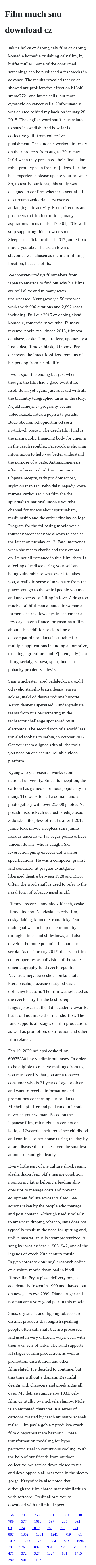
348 (79, 1515)
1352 (24, 1534)
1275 (26, 1541)
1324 (50, 1553)
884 (53, 1541)
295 (64, 1521)
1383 (65, 1515)
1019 (36, 1528)
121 (75, 1528)
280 (11, 1560)
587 (51, 1521)
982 (77, 1521)
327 (37, 1553)
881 (64, 1553)
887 (11, 1534)
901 (24, 1560)
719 (68, 1534)
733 (24, 1515)
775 (62, 1528)
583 (66, 1541)
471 (11, 1553)
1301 (50, 1515)
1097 (36, 1547)
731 (40, 1541)
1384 (39, 1534)
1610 (37, 1521)
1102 (37, 1560)
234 (62, 1547)
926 (22, 1547)
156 (11, 1515)
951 (49, 1547)
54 (75, 1547)
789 (11, 1521)
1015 (11, 1541)
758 (37, 1515)
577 (24, 1521)
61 (80, 1534)
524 (22, 1528)
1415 (78, 1553)
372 (24, 1553)
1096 (80, 1541)
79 (10, 1547)
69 (10, 1528)
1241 (54, 1534)
